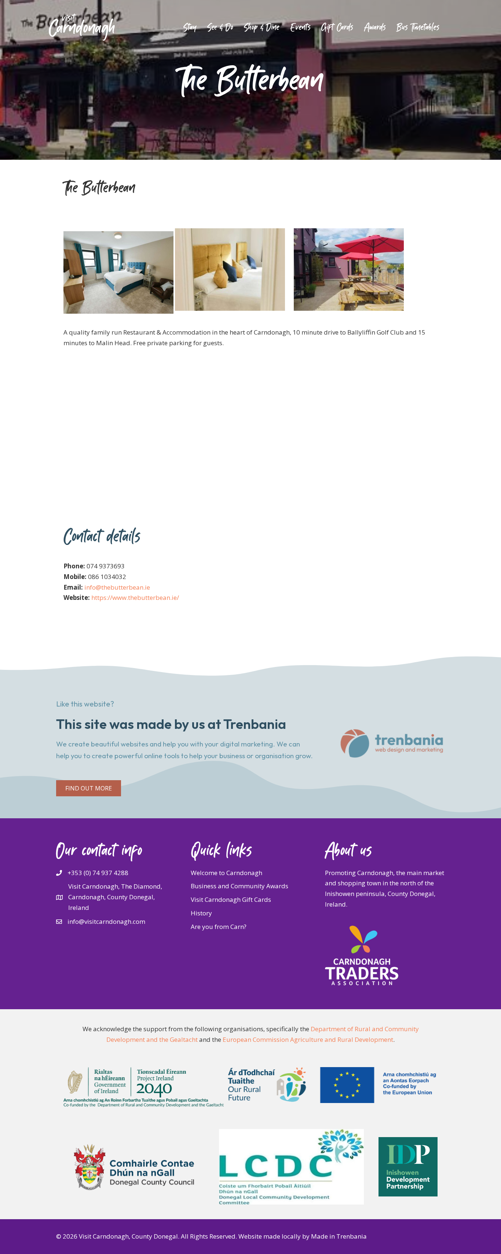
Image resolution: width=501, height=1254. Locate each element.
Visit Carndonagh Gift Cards (231, 899)
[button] (88, 788)
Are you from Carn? (218, 926)
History (201, 913)
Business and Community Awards (239, 886)
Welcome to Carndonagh (226, 872)
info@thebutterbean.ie (117, 587)
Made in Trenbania (339, 1236)
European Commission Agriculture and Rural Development (308, 1039)
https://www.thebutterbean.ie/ (135, 597)
